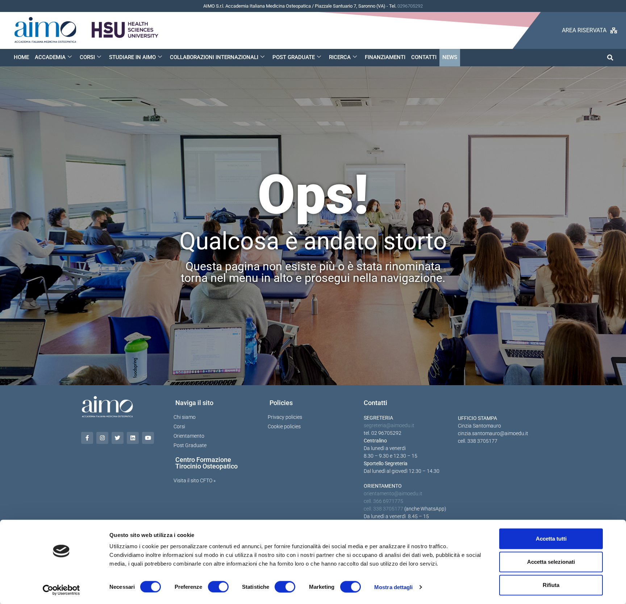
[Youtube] (148, 438)
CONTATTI (424, 57)
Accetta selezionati (551, 562)
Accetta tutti (551, 539)
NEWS (449, 57)
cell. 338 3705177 (383, 509)
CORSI (87, 57)
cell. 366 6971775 (383, 501)
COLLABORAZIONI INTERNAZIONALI (214, 57)
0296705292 (410, 6)
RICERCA (340, 57)
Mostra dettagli (393, 587)
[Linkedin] (133, 438)
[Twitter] (118, 438)
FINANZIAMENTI (385, 57)
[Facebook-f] (87, 438)
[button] (610, 57)
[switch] (218, 586)
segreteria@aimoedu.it (389, 425)
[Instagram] (102, 438)
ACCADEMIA (50, 57)
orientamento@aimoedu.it (393, 493)
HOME (21, 57)
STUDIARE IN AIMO (132, 57)
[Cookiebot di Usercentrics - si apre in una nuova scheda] (61, 589)
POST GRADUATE (293, 57)
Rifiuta (551, 585)
